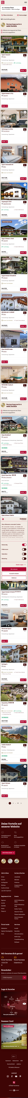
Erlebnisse (16, 882)
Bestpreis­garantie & (14, 25)
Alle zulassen (14, 569)
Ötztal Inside (5, 924)
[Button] (24, 977)
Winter (2, 877)
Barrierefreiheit (11, 1064)
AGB (21, 1060)
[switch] (24, 549)
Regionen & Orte (6, 896)
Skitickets (16, 879)
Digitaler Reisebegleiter (7, 931)
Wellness (3, 885)
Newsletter (17, 931)
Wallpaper (16, 942)
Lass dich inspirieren (6, 890)
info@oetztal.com (18, 962)
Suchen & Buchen (19, 873)
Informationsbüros (18, 934)
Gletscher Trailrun (18, 911)
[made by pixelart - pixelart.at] (14, 1091)
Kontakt (16, 928)
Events (16, 896)
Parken (2, 908)
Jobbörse (18, 1064)
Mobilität (3, 906)
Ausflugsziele (4, 882)
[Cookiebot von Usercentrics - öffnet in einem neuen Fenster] (20, 519)
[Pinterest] (20, 1076)
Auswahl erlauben (14, 573)
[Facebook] (12, 1076)
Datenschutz (16, 1060)
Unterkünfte (17, 877)
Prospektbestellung (19, 939)
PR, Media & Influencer (14, 1067)
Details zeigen (19, 564)
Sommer (3, 879)
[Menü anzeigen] (25, 2)
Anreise (3, 903)
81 (18, 803)
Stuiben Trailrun (18, 909)
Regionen (3, 900)
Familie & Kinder (5, 888)
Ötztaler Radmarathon (19, 914)
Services (17, 924)
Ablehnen (14, 577)
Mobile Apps (17, 936)
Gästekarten (4, 928)
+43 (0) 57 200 (4, 962)
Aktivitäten (5, 873)
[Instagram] (7, 1076)
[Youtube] (16, 1076)
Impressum (8, 1060)
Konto (2, 934)
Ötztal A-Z (3, 911)
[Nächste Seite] (21, 803)
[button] (8, 90)
